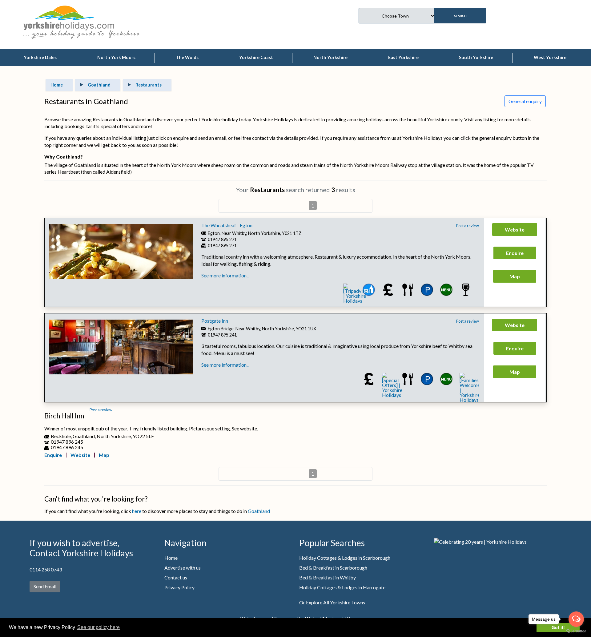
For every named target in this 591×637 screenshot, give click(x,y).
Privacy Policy (179, 587)
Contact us (175, 577)
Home (171, 558)
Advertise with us (182, 567)
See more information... (225, 275)
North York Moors (116, 57)
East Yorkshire (403, 57)
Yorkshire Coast (256, 57)
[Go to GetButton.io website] (576, 631)
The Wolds (187, 57)
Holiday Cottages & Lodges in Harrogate (342, 587)
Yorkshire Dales (40, 57)
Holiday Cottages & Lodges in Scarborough (344, 558)
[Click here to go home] (68, 17)
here (136, 511)
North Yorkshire (330, 57)
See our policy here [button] (98, 627)
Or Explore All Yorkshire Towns (332, 602)
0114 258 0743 (46, 569)
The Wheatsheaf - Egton (226, 225)
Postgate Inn (214, 321)
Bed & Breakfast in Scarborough (333, 567)
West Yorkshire (550, 57)
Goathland (259, 511)
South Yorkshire (476, 57)
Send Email (45, 586)
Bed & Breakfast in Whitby (327, 577)
